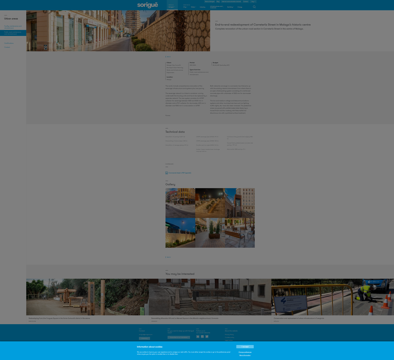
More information (245, 355)
